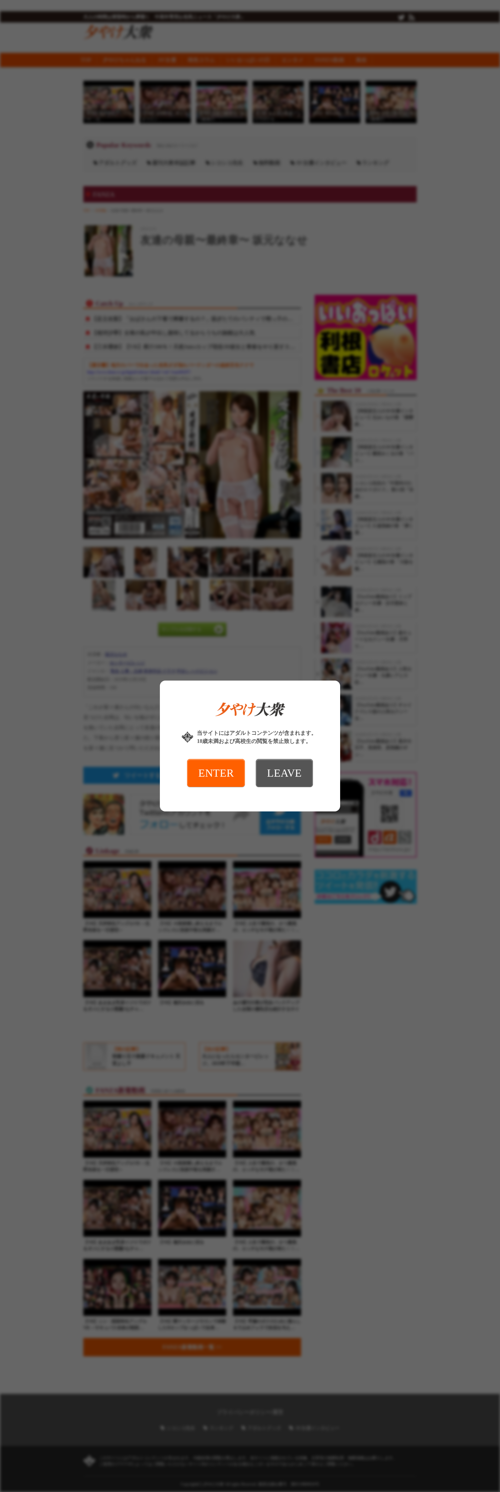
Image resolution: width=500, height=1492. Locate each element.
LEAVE (284, 773)
